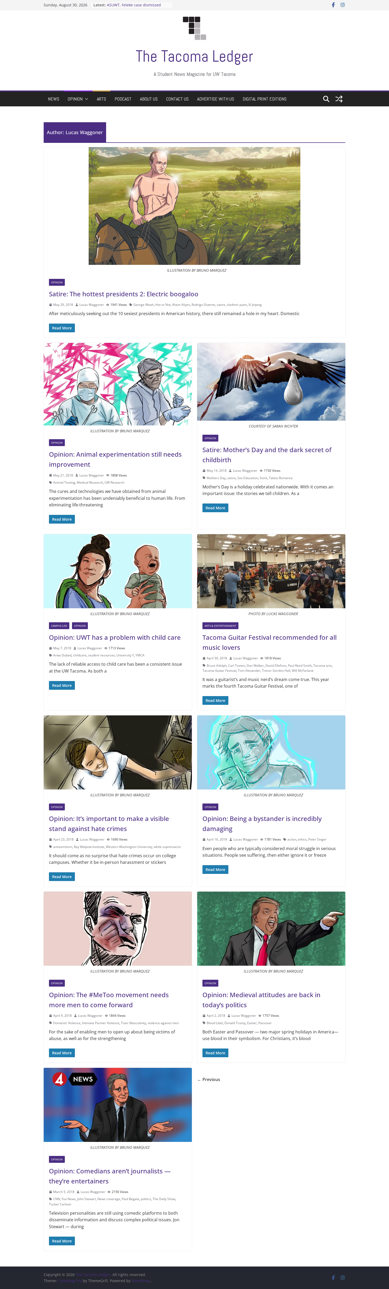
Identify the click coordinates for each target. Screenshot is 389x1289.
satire (221, 304)
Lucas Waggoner (91, 304)
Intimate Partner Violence (100, 1023)
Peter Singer (317, 839)
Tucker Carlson (60, 1204)
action (291, 839)
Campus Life (59, 626)
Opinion (75, 99)
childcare (80, 655)
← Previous (208, 1079)
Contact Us (177, 99)
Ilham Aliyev (181, 304)
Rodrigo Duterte (203, 304)
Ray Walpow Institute (89, 847)
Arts (101, 99)
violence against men (163, 1023)
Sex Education (247, 478)
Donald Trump (235, 1023)
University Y (125, 655)
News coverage (108, 1199)
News (53, 99)
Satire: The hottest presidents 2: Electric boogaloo (123, 293)
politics (146, 1199)
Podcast (123, 99)
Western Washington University (129, 847)
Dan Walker (255, 665)
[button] (85, 99)
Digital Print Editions (265, 99)
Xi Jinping (255, 304)
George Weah (143, 304)
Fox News (69, 1199)
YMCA (139, 655)
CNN (56, 1199)
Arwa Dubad (62, 655)
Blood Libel (215, 1023)
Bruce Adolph (217, 665)
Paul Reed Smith (300, 665)
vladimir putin (237, 304)
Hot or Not (163, 304)
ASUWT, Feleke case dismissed (134, 4)
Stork (263, 478)
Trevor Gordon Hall (276, 670)
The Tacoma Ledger (194, 56)
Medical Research (90, 482)
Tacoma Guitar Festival (219, 670)
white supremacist (167, 847)
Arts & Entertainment (220, 626)
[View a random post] (339, 99)
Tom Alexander (249, 670)
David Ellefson (275, 665)
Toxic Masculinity (133, 1023)
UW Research (114, 482)
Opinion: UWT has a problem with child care (115, 637)
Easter (252, 1023)
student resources (101, 655)
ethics (302, 839)
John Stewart (86, 1199)
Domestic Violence (66, 1023)
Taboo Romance (281, 478)
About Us (149, 99)
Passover (265, 1023)
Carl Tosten (236, 665)
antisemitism (62, 847)
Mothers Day (216, 478)
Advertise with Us (215, 99)
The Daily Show (164, 1199)
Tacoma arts (322, 665)
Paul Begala (130, 1199)
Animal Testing (64, 482)
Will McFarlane (303, 670)
